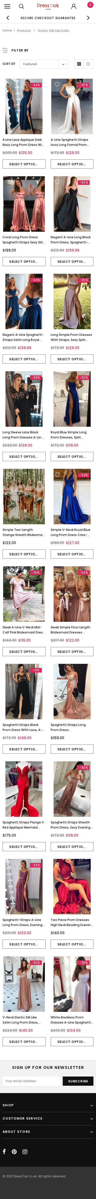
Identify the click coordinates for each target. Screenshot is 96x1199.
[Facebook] (4, 1151)
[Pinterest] (14, 1151)
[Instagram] (25, 1151)
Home (7, 30)
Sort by (9, 64)
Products (24, 31)
